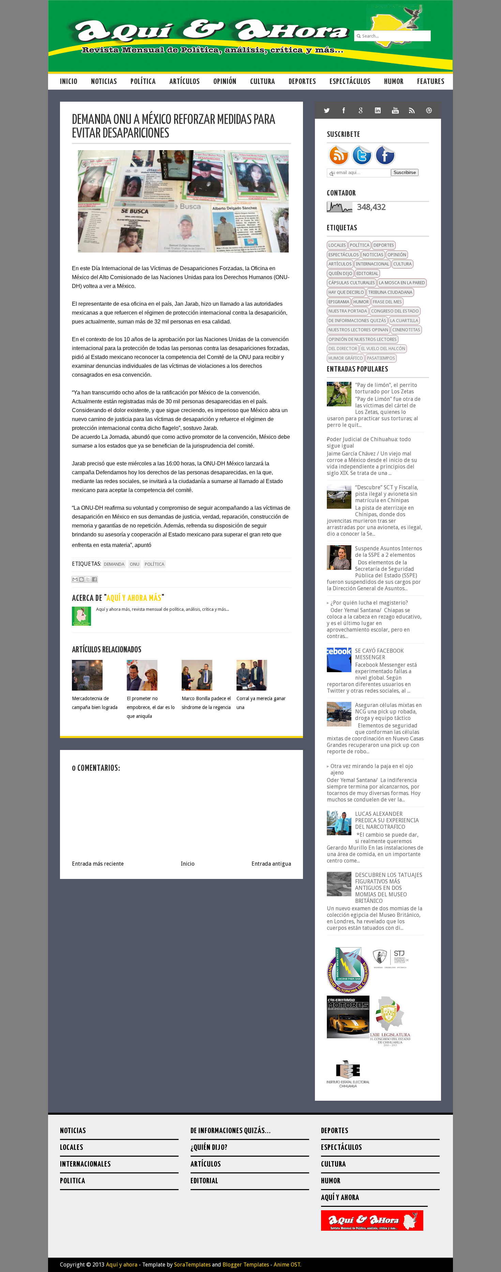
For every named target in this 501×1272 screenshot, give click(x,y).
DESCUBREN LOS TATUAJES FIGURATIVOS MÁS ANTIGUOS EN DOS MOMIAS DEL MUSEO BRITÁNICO (388, 888)
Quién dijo (340, 273)
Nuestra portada (348, 311)
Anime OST (287, 1264)
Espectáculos (350, 82)
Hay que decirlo (346, 292)
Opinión (225, 82)
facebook (343, 110)
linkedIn (377, 110)
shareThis (412, 110)
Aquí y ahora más (134, 599)
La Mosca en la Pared (402, 282)
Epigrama (339, 301)
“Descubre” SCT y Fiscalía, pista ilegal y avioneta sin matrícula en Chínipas (386, 494)
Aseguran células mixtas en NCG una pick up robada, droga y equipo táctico (388, 711)
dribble (429, 110)
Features (430, 82)
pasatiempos (381, 358)
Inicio (68, 82)
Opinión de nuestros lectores (363, 339)
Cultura (262, 82)
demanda (114, 564)
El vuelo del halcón (383, 348)
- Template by (174, 1264)
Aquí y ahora (121, 1264)
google (360, 110)
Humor (394, 82)
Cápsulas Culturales (352, 282)
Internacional (372, 263)
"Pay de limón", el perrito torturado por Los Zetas (386, 388)
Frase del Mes (387, 301)
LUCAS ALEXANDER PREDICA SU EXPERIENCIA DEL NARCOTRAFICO (387, 820)
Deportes (302, 82)
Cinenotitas (406, 329)
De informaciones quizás (357, 320)
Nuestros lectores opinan (358, 329)
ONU (134, 564)
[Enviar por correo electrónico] (75, 579)
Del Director (343, 348)
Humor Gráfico (346, 358)
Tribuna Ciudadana (390, 292)
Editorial (367, 273)
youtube (395, 110)
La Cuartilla (404, 320)
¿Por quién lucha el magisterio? (369, 602)
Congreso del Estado (395, 311)
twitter (326, 110)
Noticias (104, 82)
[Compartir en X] (88, 579)
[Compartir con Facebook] (94, 579)
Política (143, 82)
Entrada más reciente (98, 864)
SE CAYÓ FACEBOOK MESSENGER (379, 654)
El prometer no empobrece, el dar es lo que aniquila (151, 707)
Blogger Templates (246, 1264)
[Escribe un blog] (81, 579)
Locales (337, 245)
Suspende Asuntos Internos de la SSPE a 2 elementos (388, 551)
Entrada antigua (271, 864)
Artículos (184, 82)
